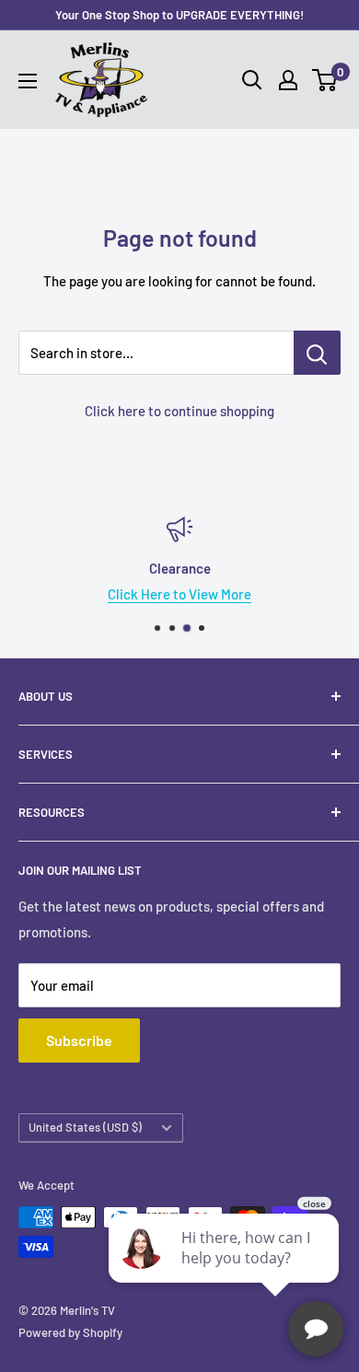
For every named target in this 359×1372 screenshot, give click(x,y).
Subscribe (79, 1040)
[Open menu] (27, 81)
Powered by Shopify (70, 1332)
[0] (325, 80)
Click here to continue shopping (179, 410)
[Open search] (252, 80)
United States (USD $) (85, 1127)
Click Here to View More (179, 594)
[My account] (288, 80)
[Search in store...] (317, 353)
